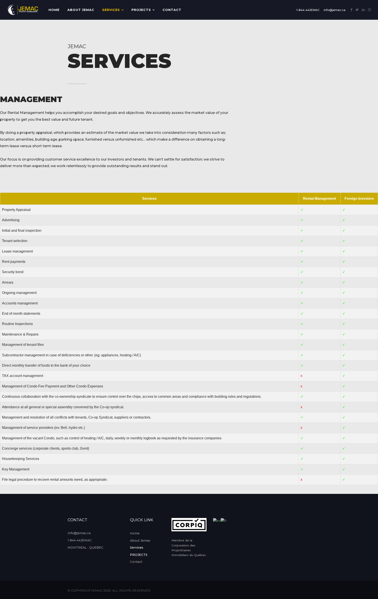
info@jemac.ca (334, 10)
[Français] (224, 520)
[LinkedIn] (363, 10)
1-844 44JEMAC (307, 10)
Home (54, 10)
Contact (172, 10)
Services (111, 10)
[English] (217, 520)
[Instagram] (369, 10)
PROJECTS (141, 10)
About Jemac (80, 10)
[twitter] (357, 10)
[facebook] (351, 10)
